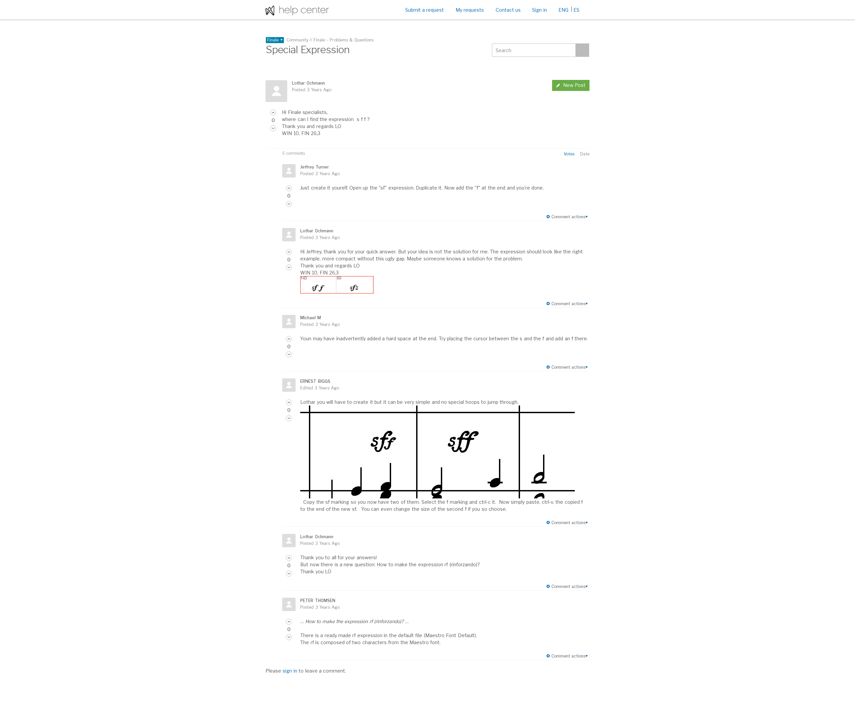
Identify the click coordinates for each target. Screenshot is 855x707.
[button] (273, 113)
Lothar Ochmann (308, 83)
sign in (290, 671)
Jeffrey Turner (314, 166)
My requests (470, 10)
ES (576, 10)
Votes (569, 153)
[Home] (297, 10)
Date (584, 153)
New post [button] (574, 85)
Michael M (310, 317)
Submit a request (424, 10)
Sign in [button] (539, 10)
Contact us (508, 10)
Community (297, 39)
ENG (563, 10)
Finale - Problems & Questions (343, 39)
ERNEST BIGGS (315, 381)
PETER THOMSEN (317, 600)
